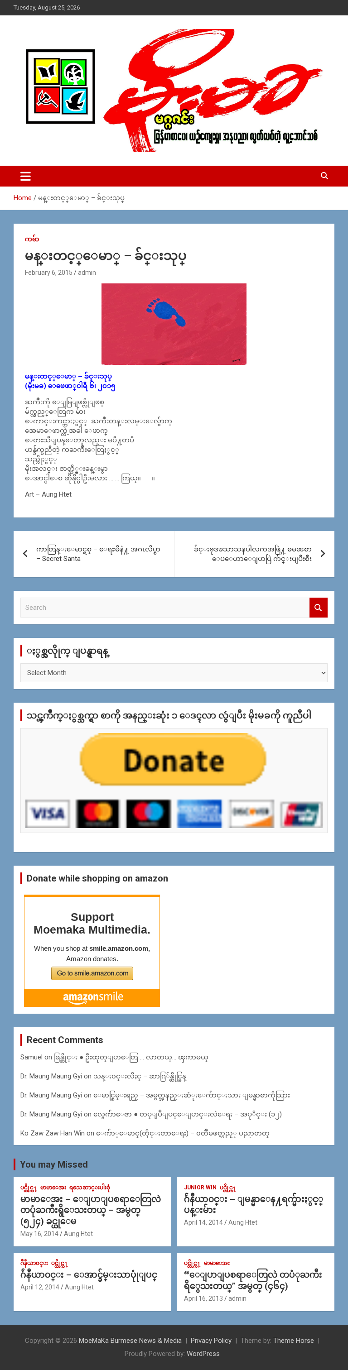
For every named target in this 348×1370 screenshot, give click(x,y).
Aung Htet (78, 1233)
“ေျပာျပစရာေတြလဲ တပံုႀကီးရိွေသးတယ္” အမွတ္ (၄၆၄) (253, 1280)
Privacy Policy (211, 1340)
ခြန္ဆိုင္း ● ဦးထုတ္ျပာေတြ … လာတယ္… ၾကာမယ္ (131, 1057)
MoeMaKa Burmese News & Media (130, 1340)
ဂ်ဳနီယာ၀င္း (34, 1263)
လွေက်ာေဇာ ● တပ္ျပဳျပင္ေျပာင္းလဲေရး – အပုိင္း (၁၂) (187, 1114)
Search (318, 608)
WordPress (203, 1354)
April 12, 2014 (39, 1287)
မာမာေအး (53, 1187)
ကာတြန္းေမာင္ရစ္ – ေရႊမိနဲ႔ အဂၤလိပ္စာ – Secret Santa (98, 554)
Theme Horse (293, 1340)
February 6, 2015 (48, 272)
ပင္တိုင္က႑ (28, 1187)
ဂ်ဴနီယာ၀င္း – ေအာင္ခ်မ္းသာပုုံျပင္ (88, 1274)
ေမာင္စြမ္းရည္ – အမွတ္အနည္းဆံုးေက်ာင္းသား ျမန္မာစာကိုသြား (191, 1095)
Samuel (31, 1057)
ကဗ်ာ (32, 239)
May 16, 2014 (39, 1233)
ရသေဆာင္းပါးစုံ (89, 1187)
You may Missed (54, 1164)
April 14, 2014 (203, 1222)
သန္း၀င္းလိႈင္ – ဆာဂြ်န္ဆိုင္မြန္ (139, 1076)
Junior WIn (200, 1187)
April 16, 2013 (203, 1298)
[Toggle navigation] (26, 176)
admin (87, 272)
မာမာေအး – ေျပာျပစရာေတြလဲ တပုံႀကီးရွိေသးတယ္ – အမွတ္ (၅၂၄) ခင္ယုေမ (90, 1210)
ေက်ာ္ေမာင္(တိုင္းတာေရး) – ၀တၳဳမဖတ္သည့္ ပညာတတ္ (183, 1133)
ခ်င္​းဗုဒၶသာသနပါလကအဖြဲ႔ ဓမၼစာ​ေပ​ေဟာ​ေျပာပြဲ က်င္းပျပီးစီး (253, 554)
